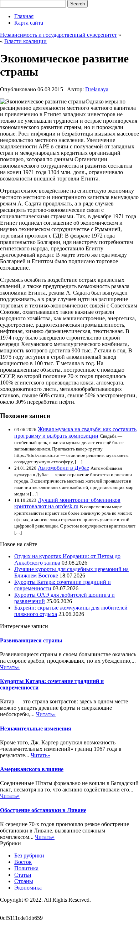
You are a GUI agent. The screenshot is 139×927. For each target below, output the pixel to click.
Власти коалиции (25, 41)
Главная (24, 16)
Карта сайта (28, 23)
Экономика (28, 888)
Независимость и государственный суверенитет (58, 35)
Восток (23, 862)
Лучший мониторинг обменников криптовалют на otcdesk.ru (67, 503)
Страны (23, 881)
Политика (26, 868)
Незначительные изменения (35, 728)
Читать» (10, 667)
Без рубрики (29, 855)
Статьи (22, 875)
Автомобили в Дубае (63, 468)
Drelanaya (96, 89)
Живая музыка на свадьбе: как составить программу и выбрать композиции (75, 432)
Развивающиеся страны (31, 640)
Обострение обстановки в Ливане (43, 810)
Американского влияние (31, 769)
